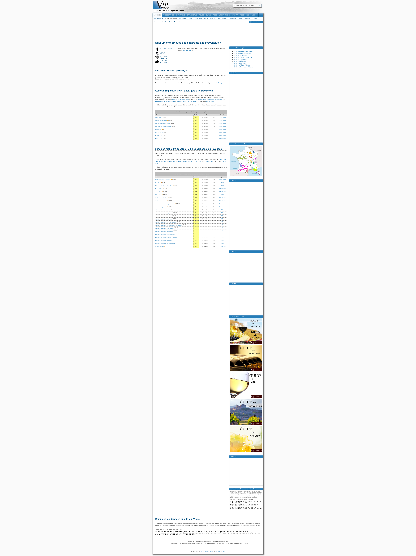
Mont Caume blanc (159, 135)
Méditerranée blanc (159, 138)
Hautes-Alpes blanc (159, 132)
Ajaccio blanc (158, 191)
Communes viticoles (250, 18)
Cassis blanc (202, 99)
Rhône (222, 182)
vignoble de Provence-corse (180, 99)
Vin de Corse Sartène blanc (161, 197)
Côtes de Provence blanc (215, 99)
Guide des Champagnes (241, 55)
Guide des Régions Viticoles (242, 65)
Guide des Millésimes (240, 59)
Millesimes (182, 18)
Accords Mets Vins (171, 18)
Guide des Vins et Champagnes (243, 51)
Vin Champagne (158, 18)
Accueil (202, 551)
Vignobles (198, 18)
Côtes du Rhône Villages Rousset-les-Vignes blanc (166, 237)
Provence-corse (222, 117)
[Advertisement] (208, 32)
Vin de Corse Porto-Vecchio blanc (163, 179)
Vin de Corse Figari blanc (161, 207)
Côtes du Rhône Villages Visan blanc (163, 216)
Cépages (190, 18)
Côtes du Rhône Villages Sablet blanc (163, 240)
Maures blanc (187, 50)
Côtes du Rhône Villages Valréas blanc (189, 161)
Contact (224, 551)
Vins (240, 18)
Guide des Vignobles (240, 63)
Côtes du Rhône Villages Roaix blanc (163, 219)
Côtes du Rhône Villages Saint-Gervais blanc (165, 222)
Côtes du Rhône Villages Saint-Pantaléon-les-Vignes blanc (168, 225)
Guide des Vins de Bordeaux (242, 53)
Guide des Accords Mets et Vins (243, 57)
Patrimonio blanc (209, 161)
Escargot (220, 83)
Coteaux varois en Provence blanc (187, 101)
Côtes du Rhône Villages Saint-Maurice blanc (165, 243)
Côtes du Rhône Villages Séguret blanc (164, 213)
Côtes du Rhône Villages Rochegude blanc (165, 234)
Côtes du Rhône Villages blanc (162, 210)
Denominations (232, 18)
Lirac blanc (172, 161)
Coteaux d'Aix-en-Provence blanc (165, 101)
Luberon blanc (158, 194)
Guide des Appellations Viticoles (243, 67)
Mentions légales (209, 551)
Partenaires (218, 551)
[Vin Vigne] (169, 11)
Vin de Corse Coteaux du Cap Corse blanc (165, 204)
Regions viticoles (209, 18)
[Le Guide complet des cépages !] (246, 452)
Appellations (222, 18)
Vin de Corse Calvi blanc (161, 201)
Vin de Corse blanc (159, 246)
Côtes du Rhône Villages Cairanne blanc (164, 228)
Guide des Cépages (240, 61)
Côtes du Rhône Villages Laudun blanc (164, 231)
